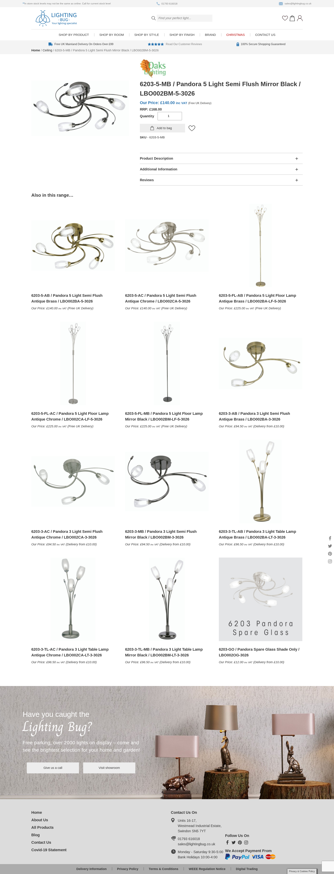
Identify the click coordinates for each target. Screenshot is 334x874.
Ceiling (47, 50)
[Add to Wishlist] (192, 128)
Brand (210, 35)
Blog (35, 835)
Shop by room (111, 35)
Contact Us (265, 35)
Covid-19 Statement (48, 850)
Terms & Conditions (163, 869)
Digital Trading (247, 869)
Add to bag (164, 128)
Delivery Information (91, 869)
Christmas (235, 35)
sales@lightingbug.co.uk (298, 3)
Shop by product (74, 35)
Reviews (147, 180)
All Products (42, 827)
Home (35, 50)
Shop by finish (181, 35)
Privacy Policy (127, 869)
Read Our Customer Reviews (184, 44)
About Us (39, 820)
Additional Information (158, 169)
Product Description (156, 158)
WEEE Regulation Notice (207, 869)
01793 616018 (169, 3)
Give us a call (52, 768)
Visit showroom (109, 768)
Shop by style (146, 35)
